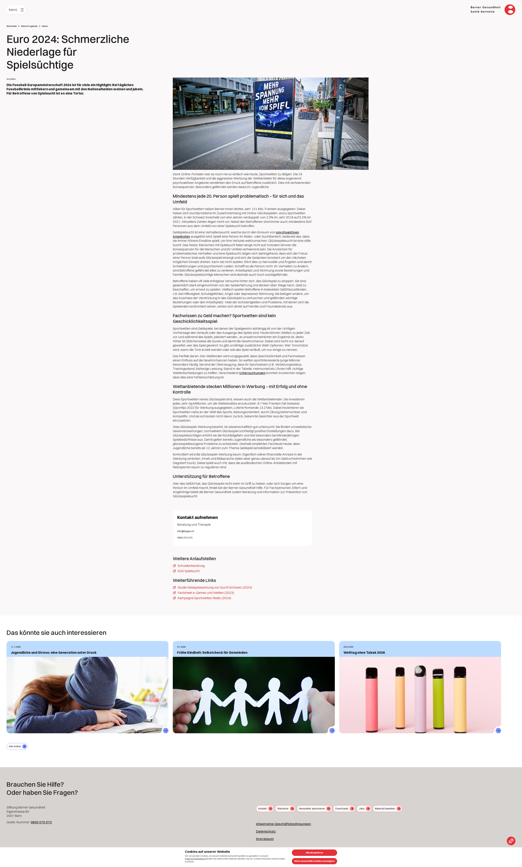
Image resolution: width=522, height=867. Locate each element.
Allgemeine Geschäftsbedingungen (283, 824)
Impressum (265, 839)
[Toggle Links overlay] (511, 841)
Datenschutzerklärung (195, 858)
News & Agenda (29, 26)
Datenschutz (266, 831)
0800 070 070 (184, 537)
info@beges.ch (185, 531)
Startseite (12, 26)
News (45, 26)
